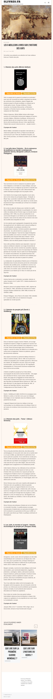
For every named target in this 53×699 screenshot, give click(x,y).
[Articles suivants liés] (35, 626)
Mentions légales (7, 696)
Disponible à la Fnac (30, 93)
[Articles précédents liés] (32, 626)
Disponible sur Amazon (14, 93)
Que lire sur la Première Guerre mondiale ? (12, 653)
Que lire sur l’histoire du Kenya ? (29, 652)
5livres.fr (9, 694)
